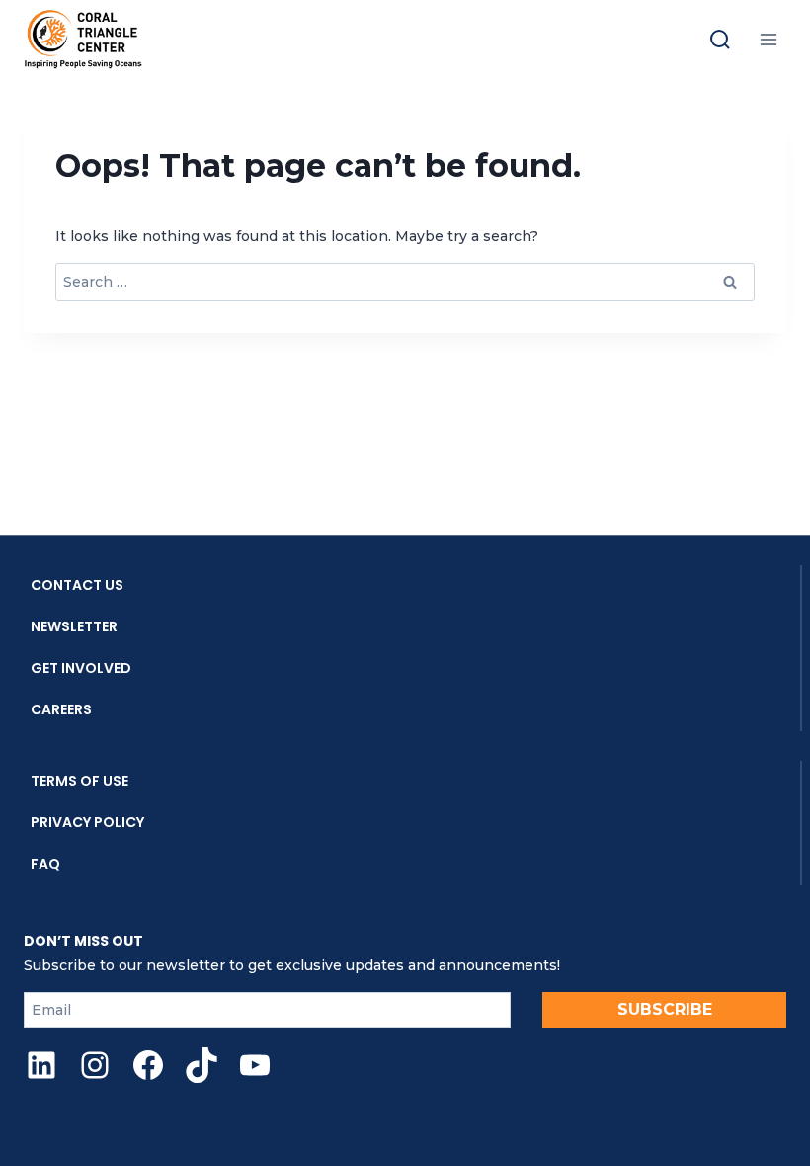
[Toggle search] (720, 39)
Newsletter (74, 626)
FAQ (45, 864)
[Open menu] (768, 39)
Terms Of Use (79, 781)
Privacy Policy (87, 822)
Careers (61, 709)
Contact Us (77, 585)
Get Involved (81, 668)
